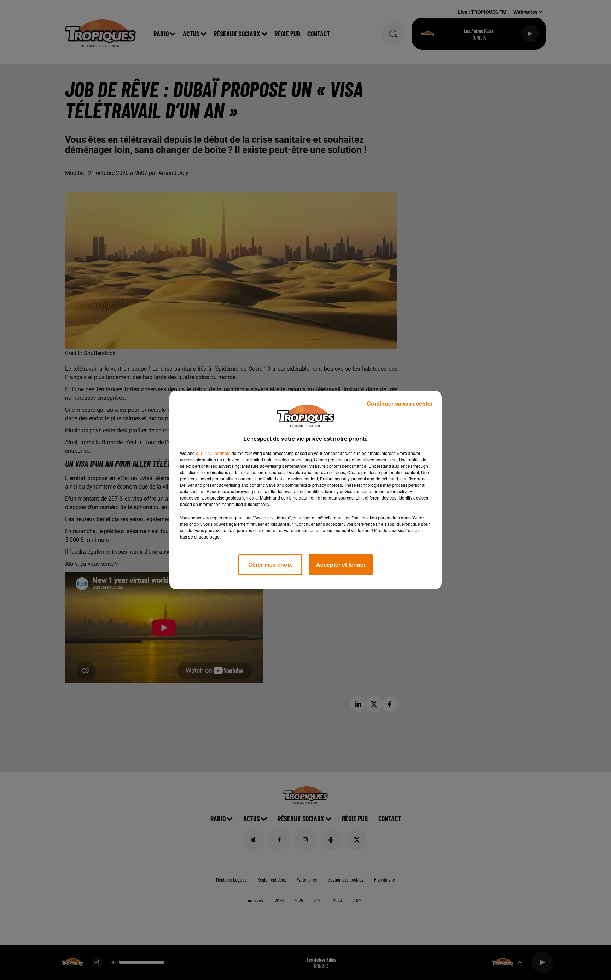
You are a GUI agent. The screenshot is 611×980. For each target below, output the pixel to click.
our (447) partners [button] (213, 453)
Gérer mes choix (270, 564)
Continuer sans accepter (400, 403)
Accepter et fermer (341, 564)
